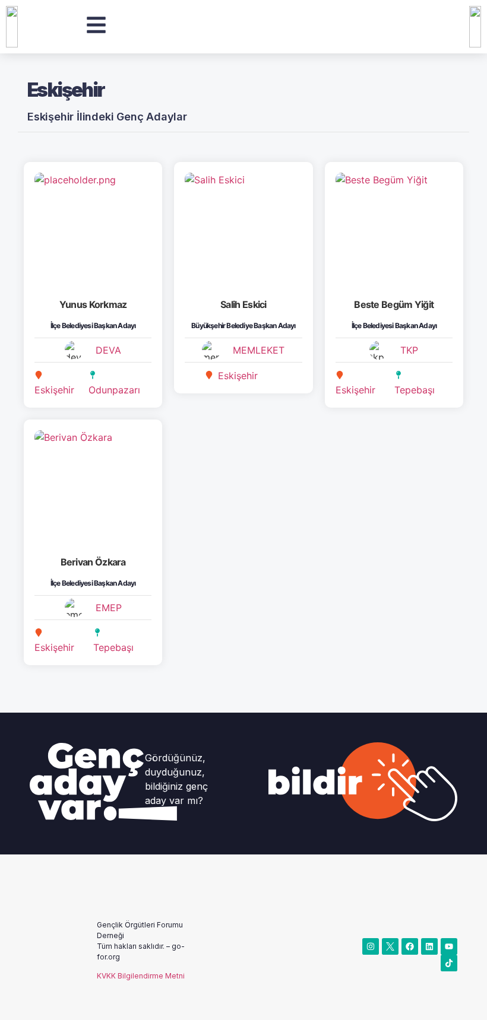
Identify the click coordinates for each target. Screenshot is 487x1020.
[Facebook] (409, 946)
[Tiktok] (449, 963)
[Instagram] (370, 946)
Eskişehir (54, 390)
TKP (409, 350)
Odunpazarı (114, 390)
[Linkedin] (429, 946)
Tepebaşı (414, 390)
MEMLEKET (258, 350)
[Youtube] (449, 946)
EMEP (109, 608)
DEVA (108, 350)
